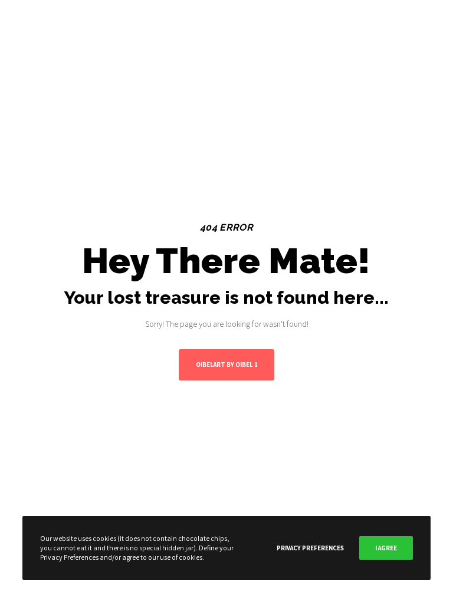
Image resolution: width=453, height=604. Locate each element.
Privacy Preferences (310, 548)
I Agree (386, 548)
